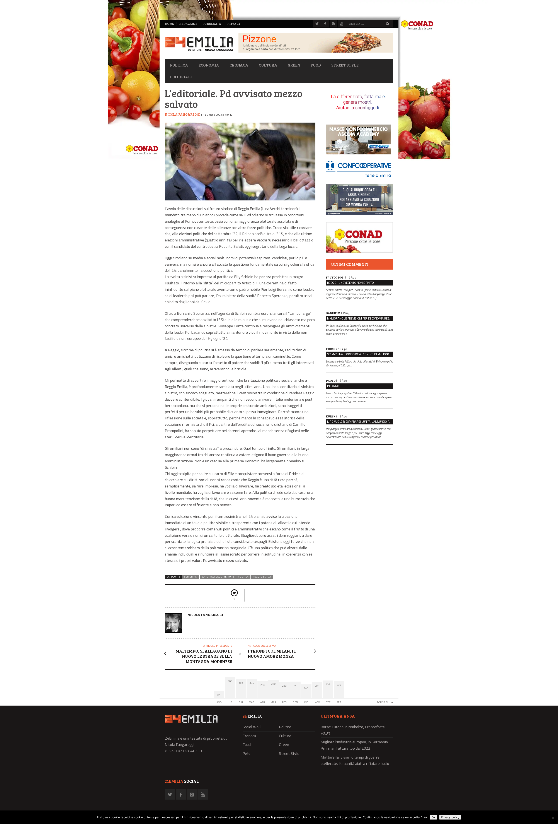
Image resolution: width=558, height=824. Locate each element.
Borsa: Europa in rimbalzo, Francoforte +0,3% (353, 730)
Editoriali (181, 76)
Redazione (188, 24)
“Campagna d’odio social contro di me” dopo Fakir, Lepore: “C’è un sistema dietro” (360, 354)
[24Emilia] (199, 44)
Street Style (345, 65)
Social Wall (252, 727)
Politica (179, 65)
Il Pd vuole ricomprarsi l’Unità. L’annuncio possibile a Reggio (360, 421)
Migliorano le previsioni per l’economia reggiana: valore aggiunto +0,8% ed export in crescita (360, 318)
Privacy (233, 24)
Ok (433, 817)
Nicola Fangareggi (183, 114)
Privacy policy (450, 817)
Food (316, 65)
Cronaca (239, 65)
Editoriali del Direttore (217, 576)
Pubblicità (211, 24)
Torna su (383, 702)
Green (294, 65)
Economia (209, 65)
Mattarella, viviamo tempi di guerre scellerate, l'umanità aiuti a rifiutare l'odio (355, 760)
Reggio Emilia (262, 576)
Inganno (333, 386)
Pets (246, 753)
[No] (552, 818)
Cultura (268, 65)
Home (169, 24)
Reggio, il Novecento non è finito (350, 282)
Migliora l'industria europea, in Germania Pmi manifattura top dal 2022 (354, 745)
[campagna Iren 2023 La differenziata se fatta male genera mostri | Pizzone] (315, 51)
